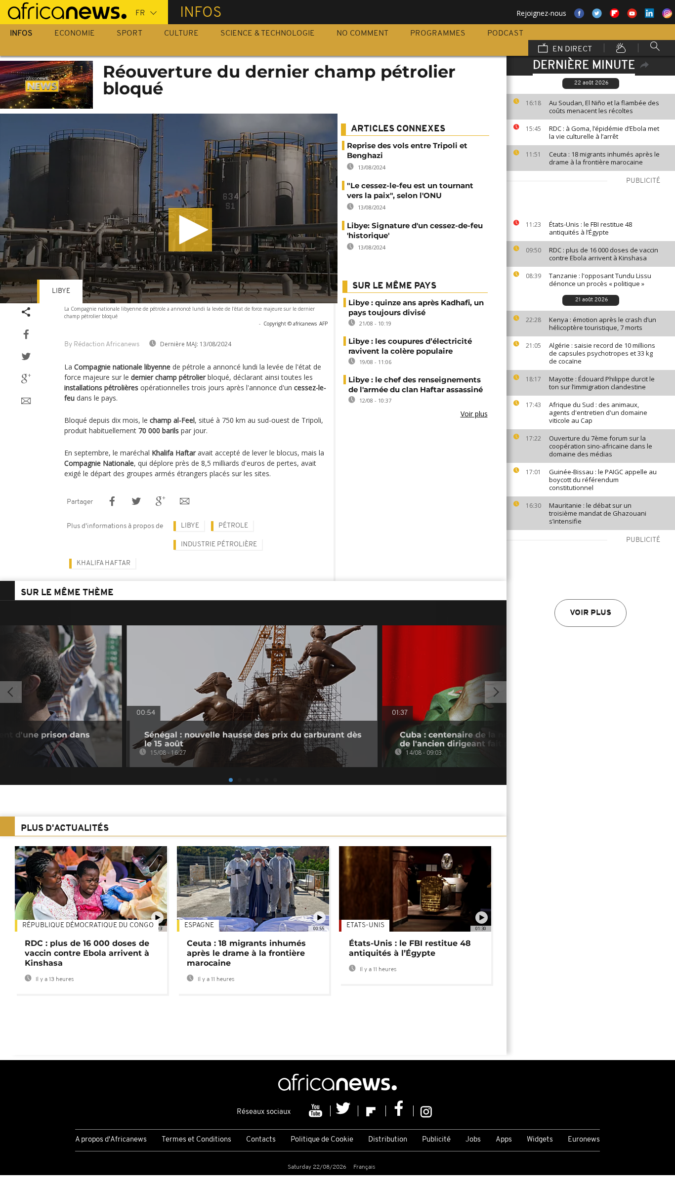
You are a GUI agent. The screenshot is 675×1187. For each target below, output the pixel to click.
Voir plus (590, 613)
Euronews (584, 1140)
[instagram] (426, 1110)
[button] (190, 229)
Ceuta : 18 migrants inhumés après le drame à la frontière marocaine (604, 158)
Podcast (505, 34)
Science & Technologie (267, 34)
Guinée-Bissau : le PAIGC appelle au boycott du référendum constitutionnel (603, 479)
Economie (74, 34)
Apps (504, 1140)
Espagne (199, 925)
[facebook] (400, 1110)
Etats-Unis (365, 925)
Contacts (261, 1140)
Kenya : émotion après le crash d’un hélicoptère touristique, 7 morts (602, 323)
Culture (181, 34)
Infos (21, 34)
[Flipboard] (372, 1110)
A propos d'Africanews (111, 1140)
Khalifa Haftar (103, 563)
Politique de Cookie (322, 1140)
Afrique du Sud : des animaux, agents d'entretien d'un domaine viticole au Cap (598, 412)
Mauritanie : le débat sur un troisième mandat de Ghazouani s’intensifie (597, 513)
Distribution (387, 1140)
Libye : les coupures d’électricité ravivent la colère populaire (410, 346)
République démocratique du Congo (88, 925)
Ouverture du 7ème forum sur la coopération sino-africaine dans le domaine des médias (600, 446)
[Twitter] (344, 1110)
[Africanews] (63, 10)
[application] (169, 208)
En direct (571, 49)
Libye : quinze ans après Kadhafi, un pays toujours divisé (416, 307)
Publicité (436, 1140)
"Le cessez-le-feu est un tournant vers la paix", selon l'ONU (410, 190)
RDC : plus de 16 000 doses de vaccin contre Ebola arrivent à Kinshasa (603, 254)
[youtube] (317, 1110)
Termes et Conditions (196, 1140)
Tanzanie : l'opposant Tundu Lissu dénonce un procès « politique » (600, 279)
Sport (129, 34)
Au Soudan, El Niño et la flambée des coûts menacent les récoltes (604, 107)
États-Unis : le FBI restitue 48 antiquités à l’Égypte (590, 228)
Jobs (473, 1140)
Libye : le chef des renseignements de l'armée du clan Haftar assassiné (415, 384)
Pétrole (233, 526)
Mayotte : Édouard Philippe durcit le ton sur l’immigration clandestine (602, 383)
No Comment (362, 34)
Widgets (540, 1140)
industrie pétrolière (219, 544)
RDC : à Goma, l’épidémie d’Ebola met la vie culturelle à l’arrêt (604, 132)
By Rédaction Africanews (101, 344)
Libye (61, 291)
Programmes (437, 34)
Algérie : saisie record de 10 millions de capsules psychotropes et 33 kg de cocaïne (602, 353)
